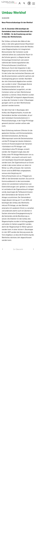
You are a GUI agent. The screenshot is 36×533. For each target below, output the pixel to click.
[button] (33, 3)
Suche (24, 3)
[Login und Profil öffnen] (19, 3)
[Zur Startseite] (9, 2)
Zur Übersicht (18, 249)
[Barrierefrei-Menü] (29, 3)
